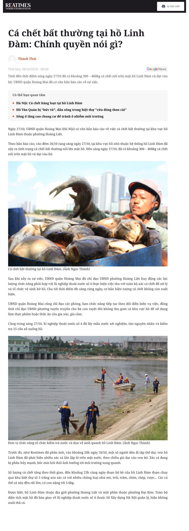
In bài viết (173, 6)
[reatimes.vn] (18, 6)
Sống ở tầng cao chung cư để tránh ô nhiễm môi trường (60, 116)
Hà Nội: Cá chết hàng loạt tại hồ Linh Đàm (49, 103)
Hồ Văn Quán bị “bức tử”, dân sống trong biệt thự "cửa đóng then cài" (71, 110)
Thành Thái (27, 59)
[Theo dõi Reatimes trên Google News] (156, 69)
